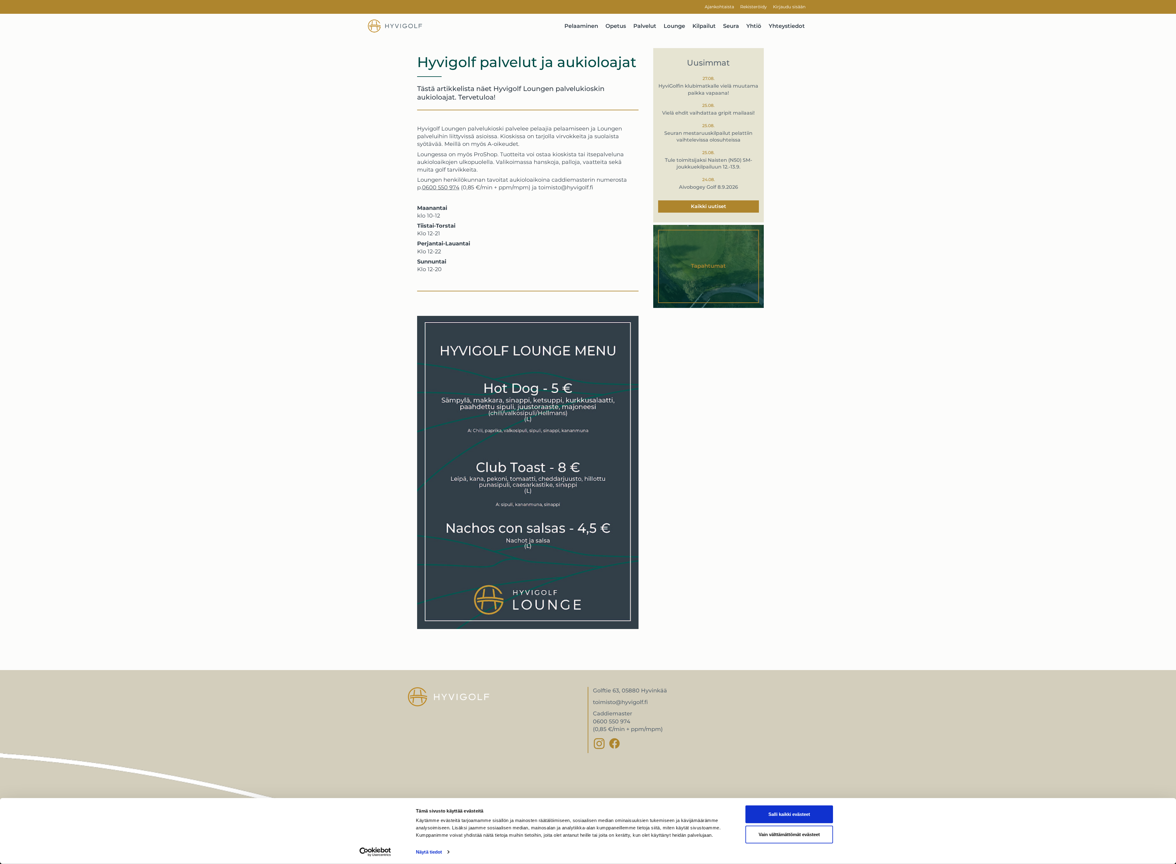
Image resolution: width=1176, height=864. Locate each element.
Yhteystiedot (787, 26)
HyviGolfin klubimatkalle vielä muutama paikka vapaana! (708, 89)
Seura (731, 26)
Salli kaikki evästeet (789, 814)
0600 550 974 (440, 187)
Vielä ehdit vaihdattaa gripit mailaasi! (708, 113)
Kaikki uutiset (708, 206)
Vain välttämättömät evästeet (789, 834)
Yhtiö (753, 26)
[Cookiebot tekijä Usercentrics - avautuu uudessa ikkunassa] (375, 852)
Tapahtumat (708, 266)
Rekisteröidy (753, 6)
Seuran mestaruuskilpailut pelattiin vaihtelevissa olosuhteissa (708, 136)
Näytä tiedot (429, 852)
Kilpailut (704, 26)
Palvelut (644, 26)
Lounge (674, 26)
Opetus (615, 26)
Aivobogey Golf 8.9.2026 (708, 187)
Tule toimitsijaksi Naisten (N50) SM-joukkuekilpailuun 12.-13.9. (708, 163)
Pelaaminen (581, 26)
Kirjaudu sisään (789, 6)
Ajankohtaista (719, 6)
